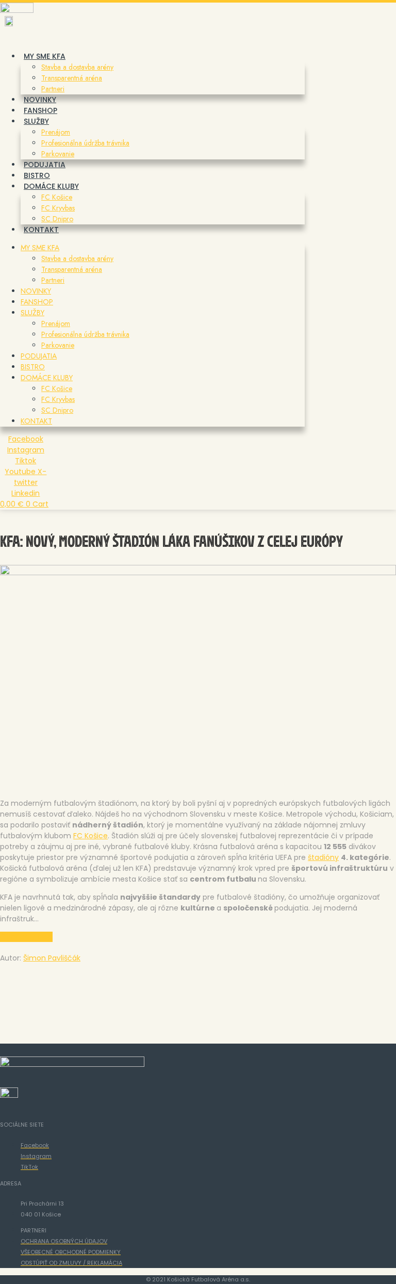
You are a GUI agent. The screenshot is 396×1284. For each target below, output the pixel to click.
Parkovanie (57, 154)
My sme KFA (44, 56)
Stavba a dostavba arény (77, 67)
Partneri (52, 89)
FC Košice (56, 197)
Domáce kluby (51, 186)
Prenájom (55, 132)
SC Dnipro (57, 219)
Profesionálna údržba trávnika (85, 143)
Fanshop (40, 110)
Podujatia (44, 164)
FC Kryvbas (58, 208)
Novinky (40, 99)
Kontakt (41, 229)
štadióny (323, 857)
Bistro (37, 175)
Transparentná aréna (71, 78)
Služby (36, 121)
